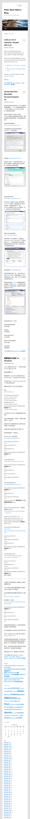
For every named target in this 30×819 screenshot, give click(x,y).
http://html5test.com (9, 392)
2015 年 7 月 (7, 780)
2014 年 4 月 (7, 803)
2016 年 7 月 (7, 762)
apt (8, 688)
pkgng (14, 707)
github (22, 694)
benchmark (15, 655)
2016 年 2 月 (7, 771)
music (22, 704)
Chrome (6, 656)
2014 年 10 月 (7, 792)
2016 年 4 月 (7, 767)
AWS (11, 688)
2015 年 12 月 (7, 775)
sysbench (18, 709)
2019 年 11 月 (7, 748)
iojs (13, 83)
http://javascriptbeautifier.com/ (11, 125)
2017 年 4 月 (7, 753)
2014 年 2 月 (7, 807)
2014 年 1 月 (7, 808)
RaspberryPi (19, 707)
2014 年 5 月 (7, 801)
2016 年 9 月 (7, 760)
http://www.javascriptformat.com (12, 198)
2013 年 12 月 (7, 810)
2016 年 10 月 (7, 759)
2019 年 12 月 (7, 746)
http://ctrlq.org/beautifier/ (10, 235)
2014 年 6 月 (7, 800)
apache (5, 688)
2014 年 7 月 (7, 798)
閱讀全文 (7, 79)
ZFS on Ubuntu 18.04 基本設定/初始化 (13, 681)
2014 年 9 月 (7, 794)
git (19, 694)
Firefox (13, 656)
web (21, 715)
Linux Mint (16, 704)
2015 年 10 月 (7, 776)
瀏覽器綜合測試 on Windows (11, 359)
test (15, 658)
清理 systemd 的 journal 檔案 (11, 672)
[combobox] (21, 5)
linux (7, 703)
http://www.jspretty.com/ (14, 158)
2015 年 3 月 (7, 787)
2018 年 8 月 (7, 751)
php (11, 707)
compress (14, 691)
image (19, 701)
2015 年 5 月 (7, 784)
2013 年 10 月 (7, 812)
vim (15, 713)
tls (21, 709)
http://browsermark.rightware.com (12, 438)
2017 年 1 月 (7, 755)
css (10, 656)
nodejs (22, 83)
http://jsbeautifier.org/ (15, 270)
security (6, 709)
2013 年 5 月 (7, 817)
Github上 (15, 284)
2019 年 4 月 (7, 750)
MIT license (14, 282)
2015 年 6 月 (7, 782)
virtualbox (20, 713)
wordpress (13, 718)
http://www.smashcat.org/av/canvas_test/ (14, 461)
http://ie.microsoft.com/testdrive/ (12, 596)
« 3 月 (8, 736)
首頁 (5, 28)
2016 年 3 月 (7, 769)
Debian (20, 690)
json (20, 351)
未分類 (8, 83)
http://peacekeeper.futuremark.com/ (12, 484)
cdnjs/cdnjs (11, 76)
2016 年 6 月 (7, 764)
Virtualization (7, 715)
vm (19, 715)
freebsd (14, 694)
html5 (17, 656)
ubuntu (8, 712)
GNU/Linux (10, 698)
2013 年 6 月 (7, 816)
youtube (19, 718)
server (11, 709)
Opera (11, 658)
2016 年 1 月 (7, 773)
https (15, 701)
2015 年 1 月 (7, 791)
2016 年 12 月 (7, 757)
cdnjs (5, 691)
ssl (14, 709)
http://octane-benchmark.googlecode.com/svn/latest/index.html (15, 530)
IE (20, 656)
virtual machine (14, 715)
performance (7, 84)
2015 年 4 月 (7, 785)
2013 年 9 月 (7, 814)
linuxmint (12, 704)
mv (5, 707)
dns (5, 694)
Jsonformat (7, 204)
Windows (19, 658)
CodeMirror (8, 275)
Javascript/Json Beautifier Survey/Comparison (11, 95)
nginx (8, 707)
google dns (6, 701)
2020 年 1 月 (7, 744)
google (19, 698)
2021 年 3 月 (7, 743)
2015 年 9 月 (7, 778)
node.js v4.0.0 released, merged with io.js (11, 42)
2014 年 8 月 (7, 796)
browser (21, 655)
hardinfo (11, 701)
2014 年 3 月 (7, 805)
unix (13, 713)
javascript (18, 83)
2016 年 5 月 (7, 766)
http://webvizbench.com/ (10, 635)
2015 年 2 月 (7, 789)
